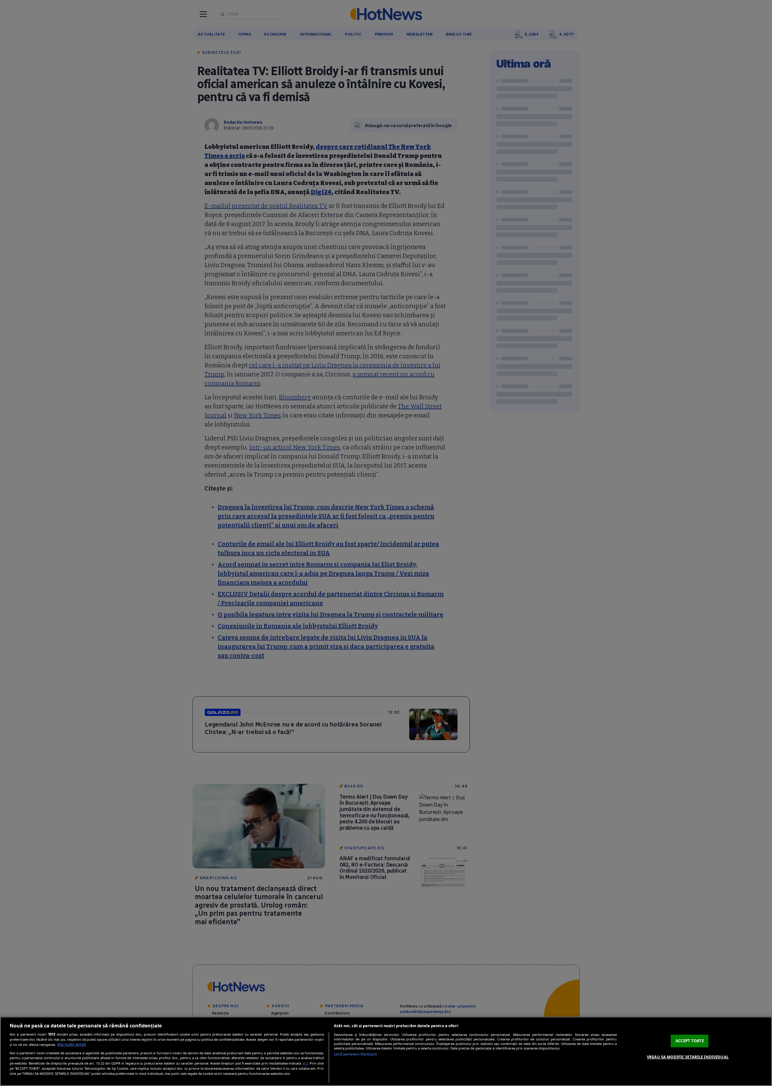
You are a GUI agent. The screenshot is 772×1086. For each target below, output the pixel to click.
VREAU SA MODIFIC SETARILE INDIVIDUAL (688, 1057)
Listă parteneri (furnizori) (355, 1054)
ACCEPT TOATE (690, 1040)
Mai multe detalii (71, 1044)
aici (305, 1063)
